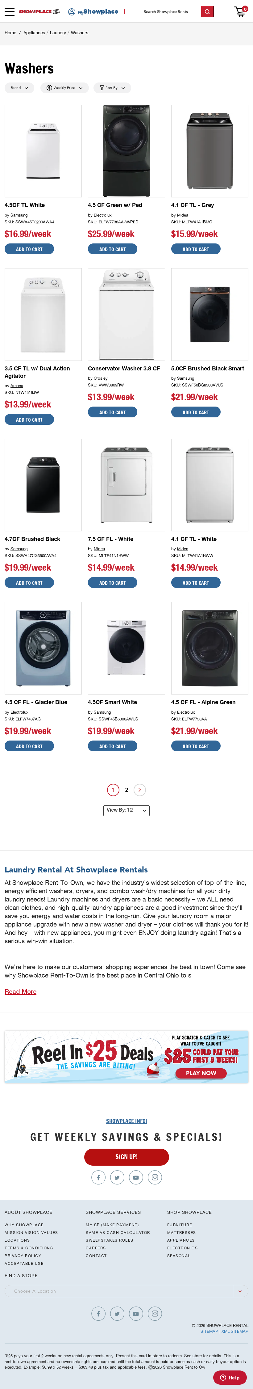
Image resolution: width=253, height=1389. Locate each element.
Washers (79, 32)
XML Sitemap (235, 1331)
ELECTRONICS (182, 1248)
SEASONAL (179, 1255)
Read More (20, 993)
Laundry (58, 32)
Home (10, 32)
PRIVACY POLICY (23, 1255)
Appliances (34, 32)
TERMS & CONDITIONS (29, 1248)
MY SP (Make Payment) (112, 1224)
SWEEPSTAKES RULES (110, 1240)
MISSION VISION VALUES (31, 1232)
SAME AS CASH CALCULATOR (118, 1232)
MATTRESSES (181, 1232)
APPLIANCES (181, 1240)
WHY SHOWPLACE (24, 1224)
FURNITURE (179, 1224)
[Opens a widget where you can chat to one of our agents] (230, 1378)
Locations (17, 1240)
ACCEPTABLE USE (24, 1263)
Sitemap (209, 1331)
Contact (96, 1255)
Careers (96, 1248)
